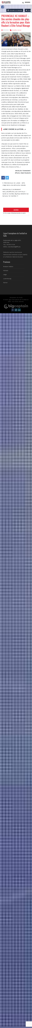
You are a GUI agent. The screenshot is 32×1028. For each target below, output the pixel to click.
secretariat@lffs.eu (14, 247)
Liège (5, 274)
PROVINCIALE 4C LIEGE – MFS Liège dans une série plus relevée (14, 184)
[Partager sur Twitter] (7, 178)
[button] (27, 2)
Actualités (14, 30)
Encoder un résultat (16, 10)
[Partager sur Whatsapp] (11, 178)
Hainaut (19, 30)
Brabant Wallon (8, 266)
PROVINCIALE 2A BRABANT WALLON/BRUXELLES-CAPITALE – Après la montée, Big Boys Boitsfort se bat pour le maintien (15, 193)
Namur (5, 282)
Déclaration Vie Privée (16, 297)
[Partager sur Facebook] (3, 178)
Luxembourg (7, 278)
